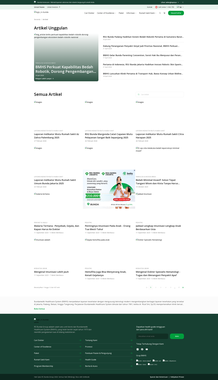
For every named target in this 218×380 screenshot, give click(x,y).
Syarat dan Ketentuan (159, 377)
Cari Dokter (89, 13)
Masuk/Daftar (176, 13)
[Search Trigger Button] (160, 13)
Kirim (177, 336)
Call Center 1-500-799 (166, 7)
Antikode (86, 377)
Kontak (149, 7)
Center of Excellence (105, 13)
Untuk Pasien (39, 7)
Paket (121, 13)
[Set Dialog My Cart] (164, 13)
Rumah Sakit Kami (147, 13)
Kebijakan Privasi (177, 377)
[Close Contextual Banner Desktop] (183, 2)
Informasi (130, 13)
